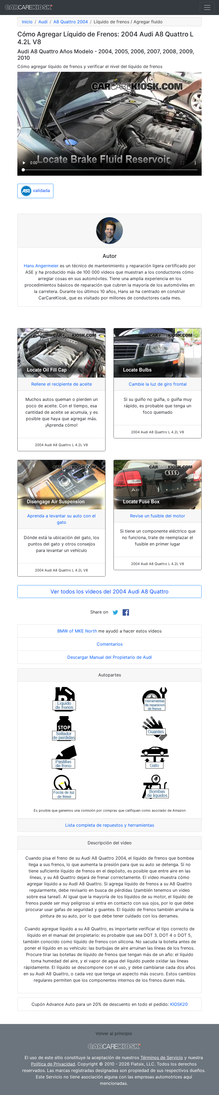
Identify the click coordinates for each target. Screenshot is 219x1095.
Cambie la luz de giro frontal (158, 384)
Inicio (27, 21)
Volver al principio (114, 1033)
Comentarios (110, 644)
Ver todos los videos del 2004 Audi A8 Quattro (109, 591)
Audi (43, 21)
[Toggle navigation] (207, 7)
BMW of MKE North (77, 631)
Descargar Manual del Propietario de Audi (109, 657)
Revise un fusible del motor (157, 515)
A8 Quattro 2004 (70, 21)
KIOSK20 (179, 1004)
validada (41, 190)
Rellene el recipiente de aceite (61, 384)
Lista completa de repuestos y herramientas (109, 825)
